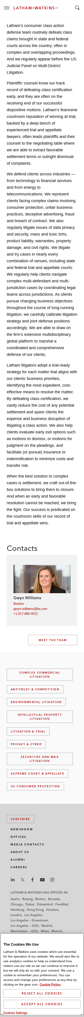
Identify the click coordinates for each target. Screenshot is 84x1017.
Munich (57, 931)
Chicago (17, 904)
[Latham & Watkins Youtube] (42, 879)
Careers (19, 867)
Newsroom (22, 829)
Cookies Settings (15, 1013)
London (16, 915)
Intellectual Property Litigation (40, 716)
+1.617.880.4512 (25, 613)
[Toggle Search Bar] (77, 7)
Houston (52, 910)
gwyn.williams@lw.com (30, 609)
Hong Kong (35, 910)
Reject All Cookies (42, 993)
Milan (45, 931)
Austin (15, 899)
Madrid (46, 926)
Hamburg (17, 910)
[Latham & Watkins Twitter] (22, 879)
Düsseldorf (45, 904)
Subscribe (20, 819)
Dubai (30, 904)
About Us (20, 852)
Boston (18, 603)
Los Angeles (33, 915)
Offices (18, 837)
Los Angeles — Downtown (29, 920)
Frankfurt (61, 904)
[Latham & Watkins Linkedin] (12, 879)
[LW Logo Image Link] (35, 8)
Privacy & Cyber (26, 744)
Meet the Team (53, 640)
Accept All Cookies (42, 1004)
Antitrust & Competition (35, 689)
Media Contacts (27, 844)
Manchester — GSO (24, 931)
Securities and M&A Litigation (40, 759)
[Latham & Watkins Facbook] (32, 879)
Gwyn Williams (27, 597)
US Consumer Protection (35, 786)
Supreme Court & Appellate (37, 773)
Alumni (18, 859)
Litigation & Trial (28, 731)
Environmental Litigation (36, 702)
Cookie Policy (50, 984)
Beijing (27, 899)
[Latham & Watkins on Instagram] (52, 879)
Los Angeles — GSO (25, 926)
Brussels (54, 899)
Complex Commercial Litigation (39, 674)
